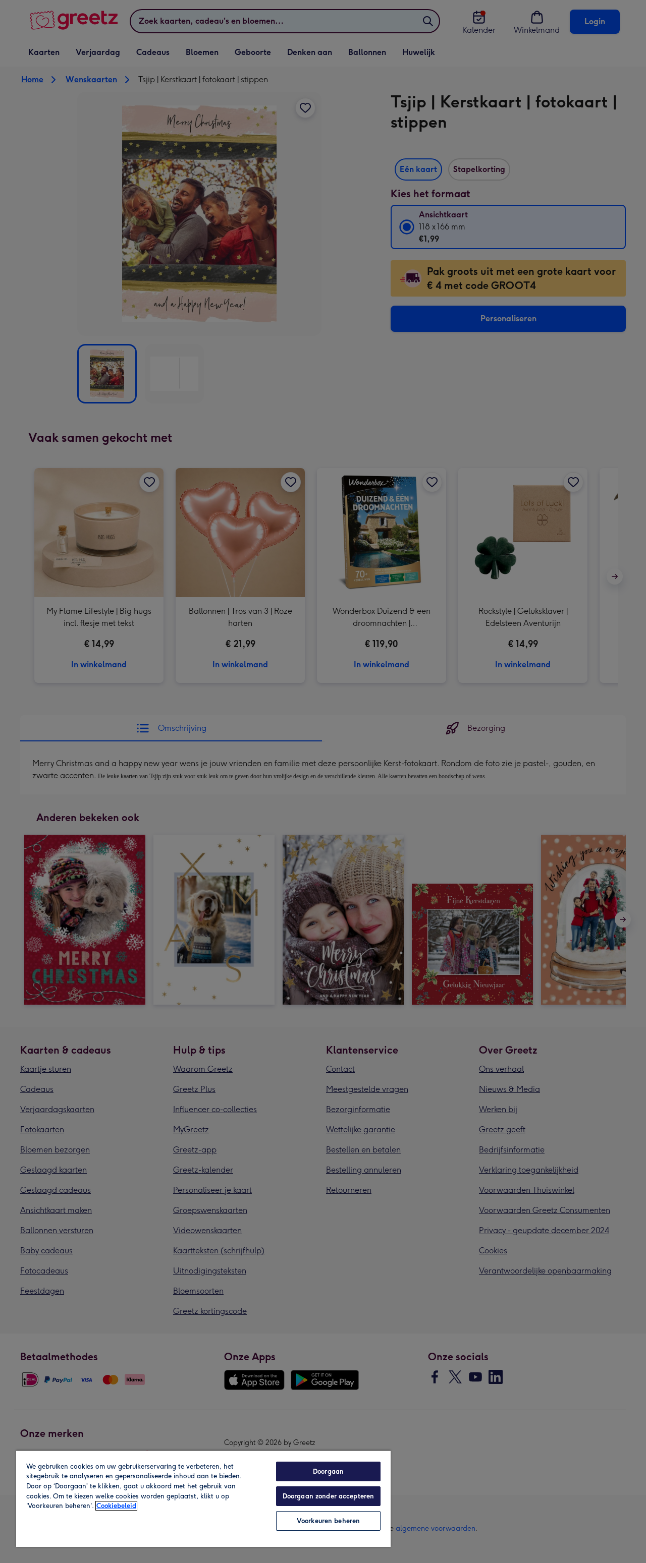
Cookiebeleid (116, 1506)
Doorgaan (328, 1471)
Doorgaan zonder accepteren (328, 1496)
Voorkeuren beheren (328, 1521)
